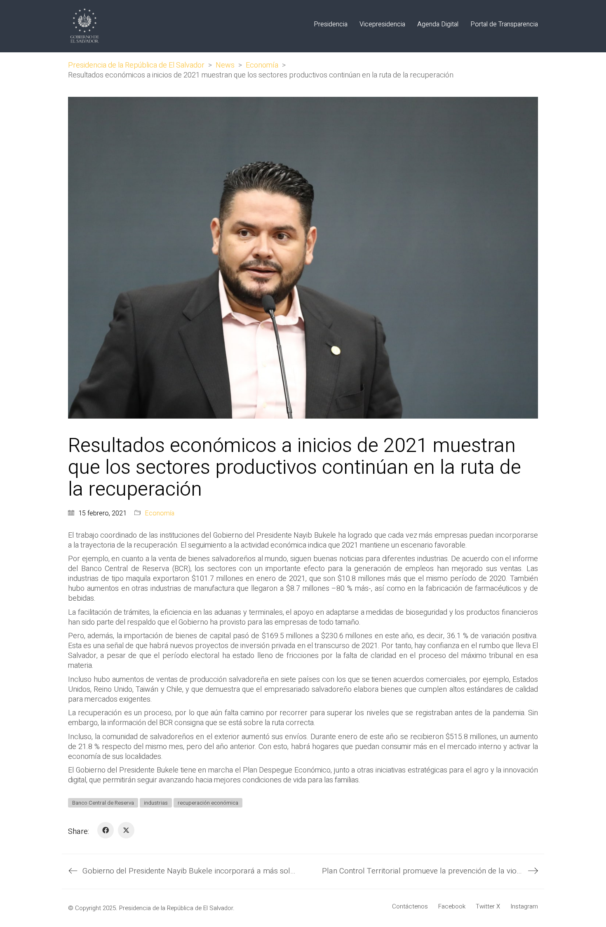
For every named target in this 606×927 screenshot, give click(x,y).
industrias (156, 803)
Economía (159, 513)
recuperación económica (208, 803)
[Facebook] (105, 830)
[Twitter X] (126, 830)
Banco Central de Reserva (103, 803)
